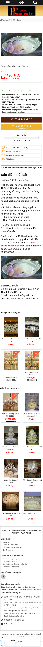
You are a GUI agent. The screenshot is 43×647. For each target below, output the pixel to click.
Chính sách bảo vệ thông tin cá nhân (15, 564)
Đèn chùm (17, 20)
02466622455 (19, 620)
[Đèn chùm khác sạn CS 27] (32, 507)
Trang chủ (6, 20)
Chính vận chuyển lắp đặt (11, 559)
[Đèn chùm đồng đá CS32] (10, 474)
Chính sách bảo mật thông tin (12, 547)
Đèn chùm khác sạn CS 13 (14, 66)
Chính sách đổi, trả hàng (11, 567)
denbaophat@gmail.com (12, 624)
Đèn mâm (12, 587)
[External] (11, 366)
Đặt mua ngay (21, 119)
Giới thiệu (6, 542)
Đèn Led (11, 589)
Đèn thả (31, 587)
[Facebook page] (3, 576)
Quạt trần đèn (23, 587)
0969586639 (21, 127)
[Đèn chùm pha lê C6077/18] (32, 366)
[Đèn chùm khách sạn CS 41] (32, 441)
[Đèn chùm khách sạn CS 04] (32, 474)
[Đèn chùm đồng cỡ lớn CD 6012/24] (10, 407)
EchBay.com (21, 636)
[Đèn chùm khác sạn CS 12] (11, 332)
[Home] (21, 10)
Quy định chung (8, 550)
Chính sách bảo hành (10, 561)
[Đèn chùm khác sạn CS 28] (10, 507)
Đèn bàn (4, 589)
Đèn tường (37, 589)
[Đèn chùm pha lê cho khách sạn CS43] (32, 407)
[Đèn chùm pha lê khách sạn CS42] (10, 441)
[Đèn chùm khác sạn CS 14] (32, 332)
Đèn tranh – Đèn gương (23, 589)
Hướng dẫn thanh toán (10, 545)
